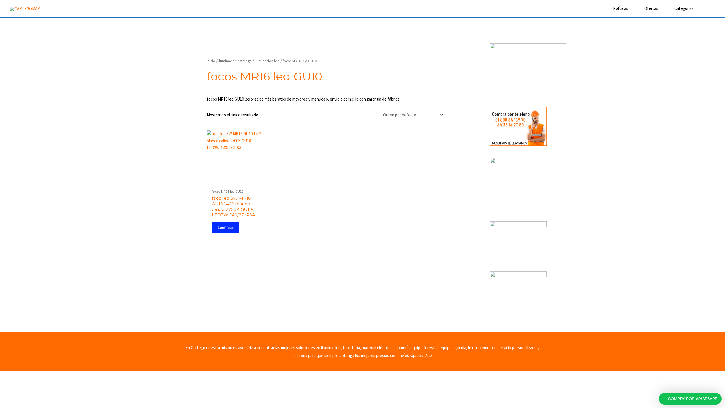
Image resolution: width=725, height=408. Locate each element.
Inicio (211, 60)
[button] (707, 8)
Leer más (226, 227)
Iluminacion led (267, 60)
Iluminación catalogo (235, 60)
